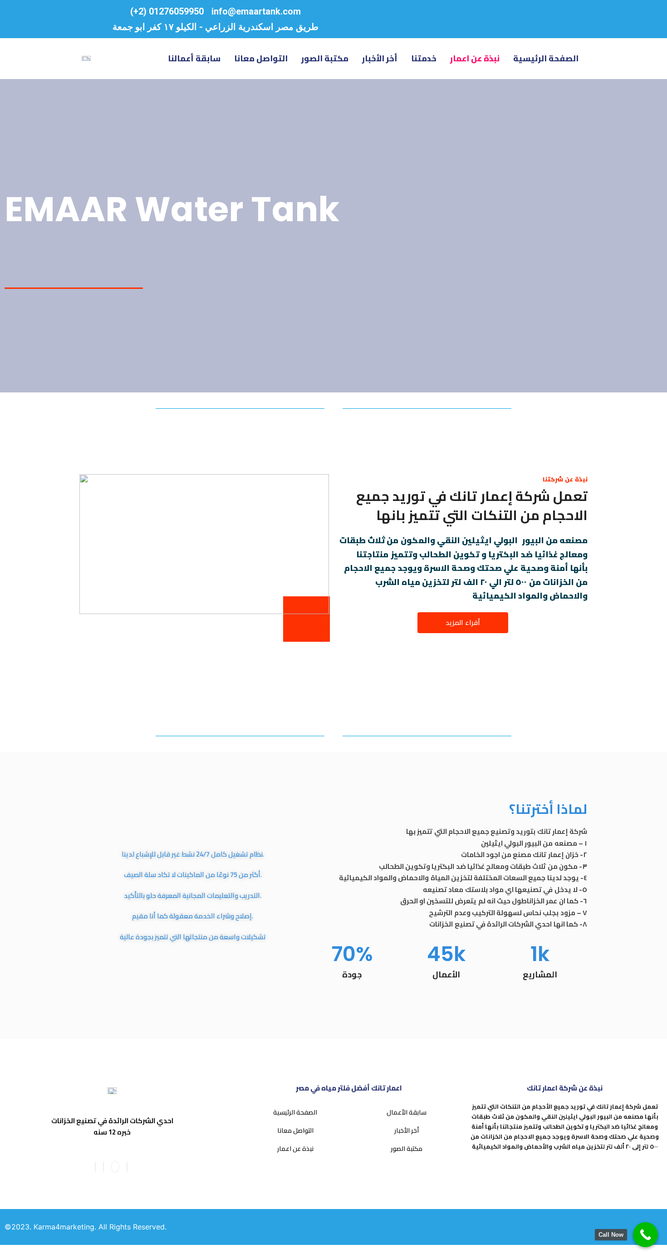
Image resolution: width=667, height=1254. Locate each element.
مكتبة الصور (324, 58)
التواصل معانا (261, 58)
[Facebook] (95, 1167)
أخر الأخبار (379, 58)
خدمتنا (423, 58)
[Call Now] (645, 1234)
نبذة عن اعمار (475, 58)
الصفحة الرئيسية (546, 58)
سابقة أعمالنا (194, 58)
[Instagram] (103, 1167)
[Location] (474, 19)
